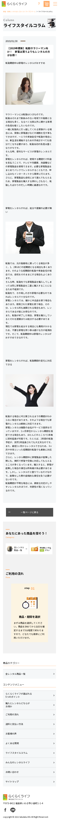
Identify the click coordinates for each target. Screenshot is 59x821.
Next (51, 611)
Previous (7, 611)
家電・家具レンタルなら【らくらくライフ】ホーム (19, 11)
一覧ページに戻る (29, 512)
